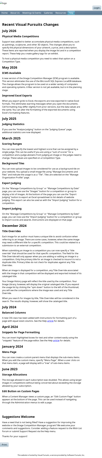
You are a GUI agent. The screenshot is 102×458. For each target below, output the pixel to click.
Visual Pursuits (43, 455)
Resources (61, 12)
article (50, 320)
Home (4, 12)
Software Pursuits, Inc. (76, 455)
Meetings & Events (31, 12)
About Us (15, 12)
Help (71, 12)
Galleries (48, 12)
